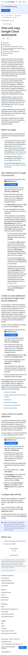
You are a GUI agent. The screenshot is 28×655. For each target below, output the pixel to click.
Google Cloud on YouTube (7, 631)
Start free (5, 10)
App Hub (14, 120)
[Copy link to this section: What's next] (12, 537)
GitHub (3, 606)
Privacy (11, 639)
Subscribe (23, 647)
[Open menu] (2, 2)
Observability (18, 15)
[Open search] (17, 2)
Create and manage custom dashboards (15, 541)
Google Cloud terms (7, 641)
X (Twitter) (4, 628)
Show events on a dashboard (12, 405)
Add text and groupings (10, 402)
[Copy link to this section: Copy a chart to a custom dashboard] (12, 417)
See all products (5, 578)
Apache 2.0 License (5, 564)
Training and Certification (7, 616)
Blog (2, 623)
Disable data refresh (9, 115)
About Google (4, 639)
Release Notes (4, 597)
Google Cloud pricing (6, 580)
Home (2, 15)
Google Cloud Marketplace (7, 583)
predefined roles (16, 160)
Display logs (7, 399)
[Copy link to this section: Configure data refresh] (22, 495)
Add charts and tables (10, 392)
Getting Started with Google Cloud (9, 609)
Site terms (17, 639)
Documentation (9, 15)
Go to (11, 184)
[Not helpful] (13, 20)
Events (3, 626)
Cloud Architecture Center (7, 614)
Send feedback (7, 24)
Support (3, 594)
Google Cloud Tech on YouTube (8, 633)
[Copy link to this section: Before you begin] (17, 130)
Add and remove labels (10, 408)
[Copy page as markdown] (8, 38)
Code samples (4, 611)
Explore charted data (9, 544)
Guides (14, 17)
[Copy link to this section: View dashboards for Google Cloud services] (15, 175)
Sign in (24, 1)
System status (4, 599)
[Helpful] (11, 20)
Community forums (6, 592)
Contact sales (4, 585)
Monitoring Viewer (17, 146)
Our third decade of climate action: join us (12, 644)
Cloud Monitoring (10, 6)
